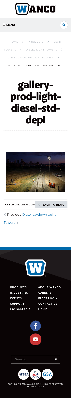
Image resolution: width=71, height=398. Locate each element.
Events (16, 298)
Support (17, 303)
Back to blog (53, 204)
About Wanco (49, 287)
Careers (44, 292)
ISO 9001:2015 (20, 309)
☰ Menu (9, 25)
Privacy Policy (35, 387)
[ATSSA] (23, 374)
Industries (19, 292)
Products (18, 287)
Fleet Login (48, 298)
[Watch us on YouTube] (35, 344)
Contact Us (47, 303)
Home (14, 41)
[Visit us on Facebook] (35, 330)
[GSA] (47, 374)
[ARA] (35, 374)
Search (64, 25)
